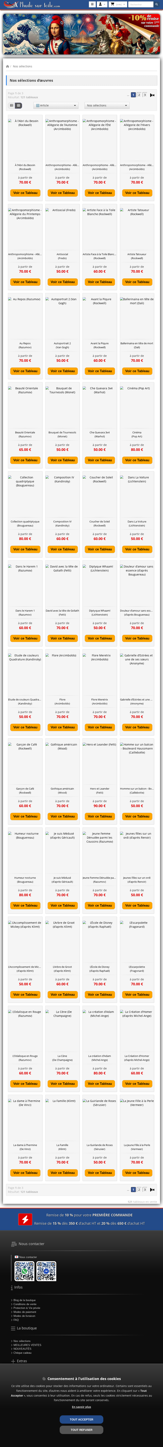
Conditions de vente (25, 1304)
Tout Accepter (81, 1419)
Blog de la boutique (25, 1300)
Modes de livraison (24, 1315)
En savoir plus (81, 1407)
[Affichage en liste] (11, 106)
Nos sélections (22, 66)
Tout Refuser (81, 1429)
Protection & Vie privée (27, 1307)
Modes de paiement (25, 1311)
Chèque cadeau (22, 1352)
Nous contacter (28, 1257)
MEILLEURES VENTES (27, 1345)
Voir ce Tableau (25, 193)
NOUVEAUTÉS (22, 1348)
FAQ (16, 1319)
